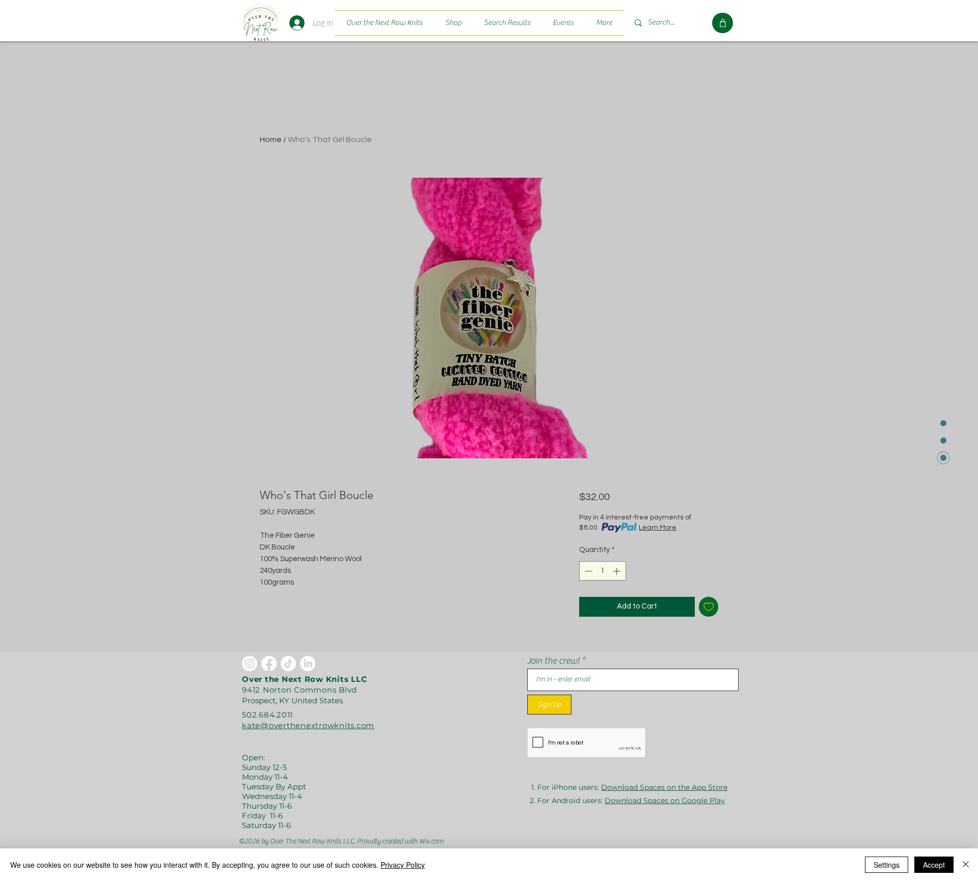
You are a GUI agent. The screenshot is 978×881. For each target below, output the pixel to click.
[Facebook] (269, 663)
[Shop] (722, 23)
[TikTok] (288, 663)
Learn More (657, 527)
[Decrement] (587, 571)
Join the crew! (553, 661)
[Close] (966, 865)
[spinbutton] (602, 571)
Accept (934, 865)
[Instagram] (249, 663)
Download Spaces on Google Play (665, 800)
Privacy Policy (403, 865)
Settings (887, 865)
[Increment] (617, 571)
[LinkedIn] (307, 663)
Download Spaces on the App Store (664, 787)
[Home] (260, 23)
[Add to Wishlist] (709, 607)
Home (271, 139)
